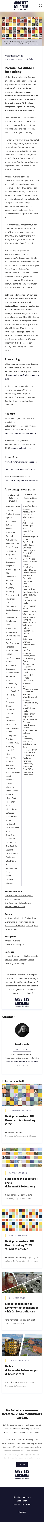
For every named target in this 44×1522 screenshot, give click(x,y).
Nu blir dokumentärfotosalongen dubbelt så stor (21, 1370)
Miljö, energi (10, 918)
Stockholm (16, 956)
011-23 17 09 (22, 1065)
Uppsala (34, 956)
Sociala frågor (31, 918)
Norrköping (19, 963)
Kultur (31, 921)
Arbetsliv (20, 918)
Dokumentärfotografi (14, 944)
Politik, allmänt (26, 925)
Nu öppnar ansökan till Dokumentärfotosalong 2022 (20, 1120)
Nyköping (26, 956)
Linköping (9, 963)
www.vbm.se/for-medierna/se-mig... (20, 469)
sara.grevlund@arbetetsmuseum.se (20, 433)
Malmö (8, 956)
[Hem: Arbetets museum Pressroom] (21, 5)
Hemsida (22, 1512)
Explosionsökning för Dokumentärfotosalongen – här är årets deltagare (21, 1307)
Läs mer (22, 1464)
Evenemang (10, 921)
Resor (7, 925)
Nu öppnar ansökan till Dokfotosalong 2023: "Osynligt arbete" (19, 1245)
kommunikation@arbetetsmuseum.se (21, 480)
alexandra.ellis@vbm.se (22, 448)
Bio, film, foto (22, 921)
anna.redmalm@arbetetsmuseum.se (22, 1061)
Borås (15, 959)
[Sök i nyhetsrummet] (41, 6)
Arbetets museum (12, 940)
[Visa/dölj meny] (4, 6)
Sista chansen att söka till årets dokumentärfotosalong (21, 1182)
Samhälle (14, 925)
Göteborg (23, 959)
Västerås (8, 959)
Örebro (31, 959)
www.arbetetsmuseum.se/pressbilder (21, 461)
